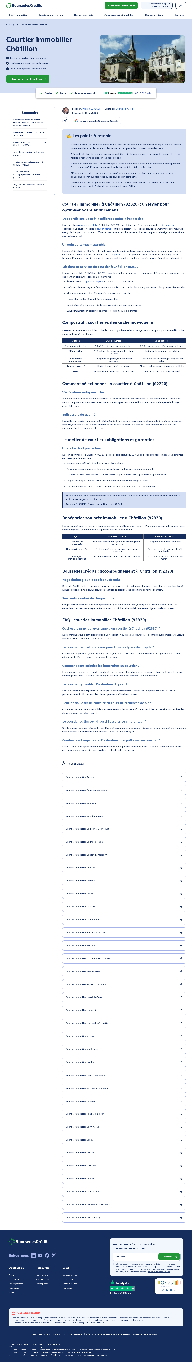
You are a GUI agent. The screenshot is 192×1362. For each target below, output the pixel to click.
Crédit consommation (51, 15)
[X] (53, 1255)
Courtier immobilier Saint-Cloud (82, 1126)
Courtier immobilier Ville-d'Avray (83, 1217)
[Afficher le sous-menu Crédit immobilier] (26, 15)
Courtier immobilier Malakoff (81, 1010)
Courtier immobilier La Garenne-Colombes (88, 958)
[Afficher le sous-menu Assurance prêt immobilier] (133, 15)
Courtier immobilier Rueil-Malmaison (85, 1113)
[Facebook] (47, 1255)
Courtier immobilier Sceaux (80, 1139)
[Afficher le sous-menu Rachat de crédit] (92, 15)
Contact (39, 1288)
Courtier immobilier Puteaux (80, 1100)
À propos (13, 1275)
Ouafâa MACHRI (124, 108)
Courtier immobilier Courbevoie (82, 919)
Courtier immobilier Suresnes (81, 1165)
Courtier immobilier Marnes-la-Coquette (87, 1023)
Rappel (12, 1292)
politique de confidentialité (159, 1272)
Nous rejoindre (15, 1288)
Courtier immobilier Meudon (80, 1036)
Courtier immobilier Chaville (80, 867)
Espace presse (42, 1284)
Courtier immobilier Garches (80, 945)
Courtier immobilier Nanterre (81, 1062)
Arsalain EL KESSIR (91, 108)
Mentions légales (70, 1275)
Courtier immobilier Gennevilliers (83, 971)
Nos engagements (16, 1284)
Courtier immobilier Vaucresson (82, 1191)
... (15, 25)
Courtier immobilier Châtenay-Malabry (86, 854)
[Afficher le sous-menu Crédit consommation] (62, 15)
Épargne (179, 15)
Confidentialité (69, 1279)
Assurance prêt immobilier (119, 15)
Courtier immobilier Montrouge (82, 1049)
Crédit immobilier (17, 15)
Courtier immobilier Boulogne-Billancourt (87, 828)
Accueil (9, 25)
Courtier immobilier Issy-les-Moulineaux (87, 984)
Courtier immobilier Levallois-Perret (84, 997)
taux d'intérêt (104, 228)
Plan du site (67, 1288)
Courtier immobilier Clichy (79, 893)
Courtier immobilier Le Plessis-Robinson (87, 1087)
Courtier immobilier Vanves (80, 1178)
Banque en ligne (154, 15)
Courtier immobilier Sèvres (80, 1152)
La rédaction (14, 1279)
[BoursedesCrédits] (29, 1241)
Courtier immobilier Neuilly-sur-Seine (85, 1074)
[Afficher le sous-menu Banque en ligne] (162, 15)
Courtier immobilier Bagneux (81, 802)
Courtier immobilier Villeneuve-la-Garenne (88, 1204)
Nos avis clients (42, 1275)
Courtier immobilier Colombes (81, 906)
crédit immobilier (167, 225)
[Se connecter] (180, 5)
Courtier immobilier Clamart (80, 880)
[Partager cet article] (65, 120)
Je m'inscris (166, 1256)
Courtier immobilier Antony (80, 777)
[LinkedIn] (33, 1255)
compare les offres (119, 254)
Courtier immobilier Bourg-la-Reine (84, 841)
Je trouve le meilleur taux (121, 5)
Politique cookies (70, 1284)
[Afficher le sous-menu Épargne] (183, 15)
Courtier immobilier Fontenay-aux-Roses (87, 932)
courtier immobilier (88, 225)
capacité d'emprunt (94, 281)
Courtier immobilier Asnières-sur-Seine (86, 790)
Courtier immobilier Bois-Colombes (84, 815)
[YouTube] (40, 1255)
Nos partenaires (42, 1279)
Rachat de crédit (83, 15)
